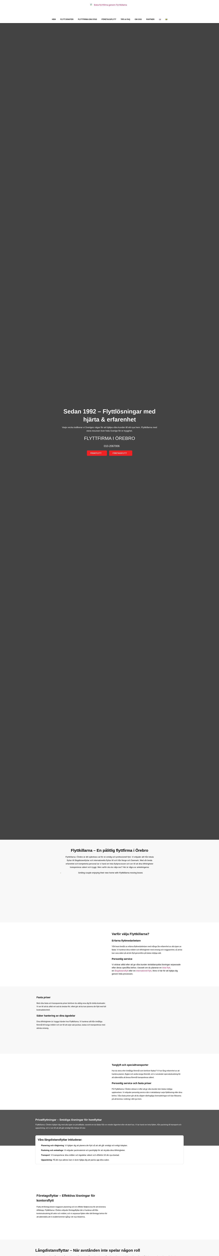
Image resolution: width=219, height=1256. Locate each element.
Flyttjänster (66, 19)
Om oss (138, 19)
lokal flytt (166, 968)
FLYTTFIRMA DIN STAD (87, 19)
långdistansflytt (122, 971)
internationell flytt (143, 971)
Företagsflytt (109, 19)
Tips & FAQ (125, 19)
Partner (150, 19)
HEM (54, 19)
